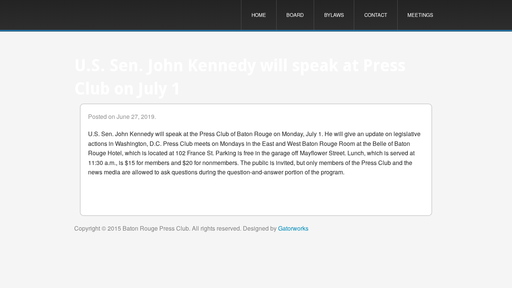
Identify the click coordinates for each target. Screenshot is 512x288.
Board (295, 14)
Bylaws (334, 14)
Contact (375, 14)
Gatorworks (293, 228)
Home (259, 14)
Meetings (420, 14)
